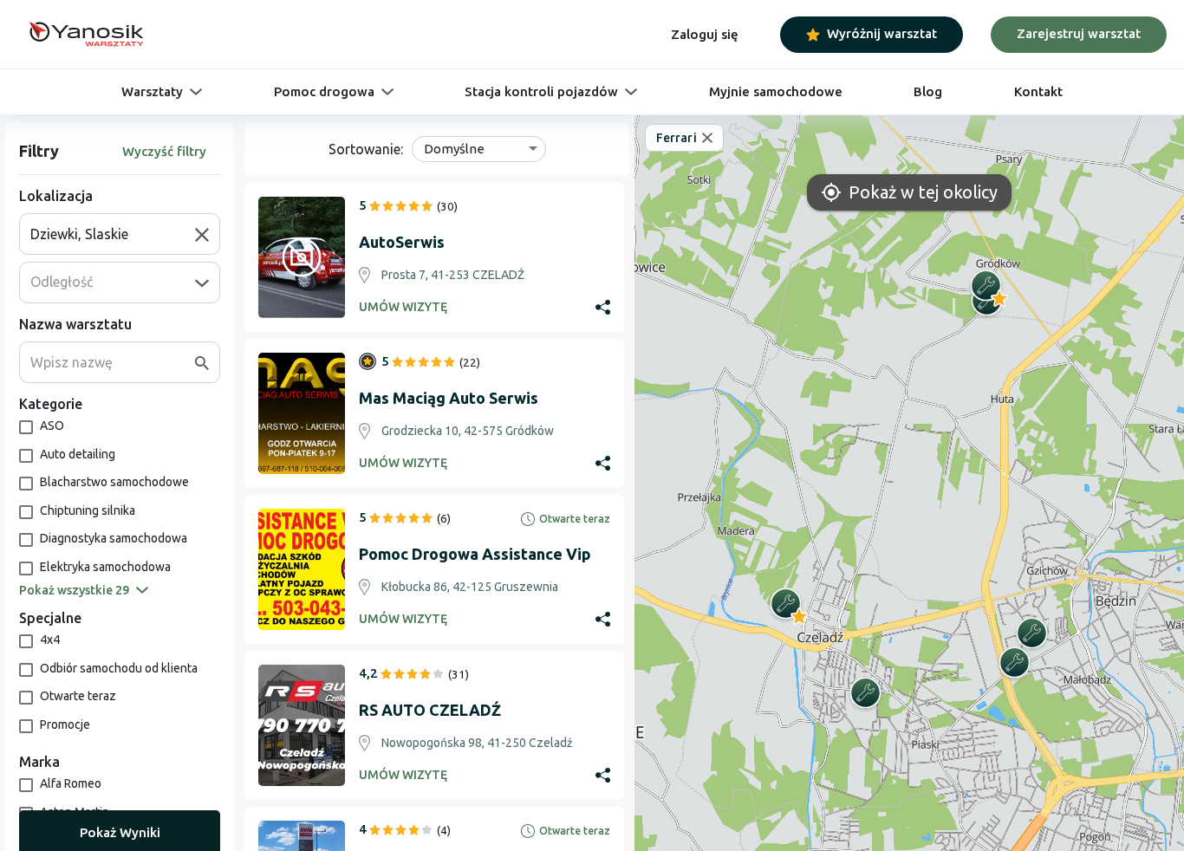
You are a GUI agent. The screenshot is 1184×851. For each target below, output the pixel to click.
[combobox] (112, 234)
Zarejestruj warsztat (1079, 33)
